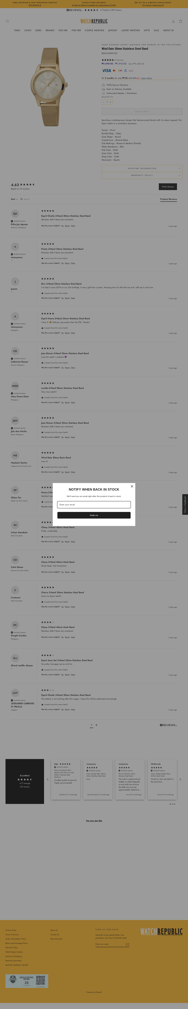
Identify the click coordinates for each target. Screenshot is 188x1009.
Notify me (94, 515)
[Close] (132, 486)
